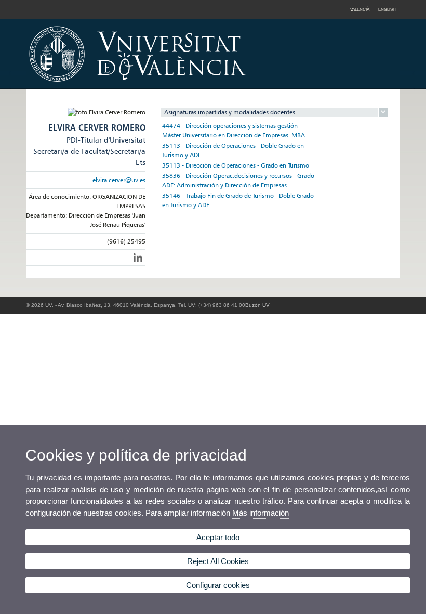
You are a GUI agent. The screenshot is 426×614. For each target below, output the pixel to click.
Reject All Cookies (218, 561)
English (387, 9)
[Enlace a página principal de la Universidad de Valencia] (226, 85)
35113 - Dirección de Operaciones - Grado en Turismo (235, 165)
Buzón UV (257, 305)
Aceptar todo (217, 537)
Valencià (359, 9)
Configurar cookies (218, 585)
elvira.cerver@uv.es (118, 180)
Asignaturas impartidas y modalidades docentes (229, 112)
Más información (260, 512)
